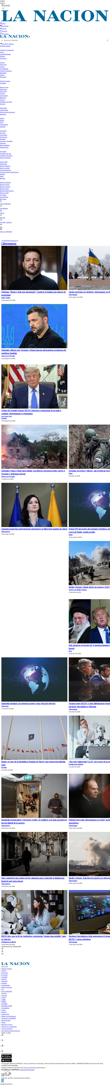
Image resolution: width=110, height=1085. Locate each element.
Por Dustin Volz (6, 416)
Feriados (3, 139)
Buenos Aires (4, 87)
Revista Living (4, 189)
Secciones (5, 26)
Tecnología (3, 135)
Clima (2, 52)
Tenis (1, 123)
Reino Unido (5, 298)
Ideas (2, 176)
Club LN (4, 31)
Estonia (4, 767)
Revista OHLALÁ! (5, 183)
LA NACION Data (5, 54)
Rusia (71, 473)
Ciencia (2, 100)
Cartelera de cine (5, 154)
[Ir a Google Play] (6, 1057)
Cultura (2, 94)
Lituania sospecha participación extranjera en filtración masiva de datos (34, 529)
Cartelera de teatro (6, 156)
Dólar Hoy (3, 65)
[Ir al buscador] (3, 8)
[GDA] (6, 1076)
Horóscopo (3, 137)
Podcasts (3, 143)
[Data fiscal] (2, 1082)
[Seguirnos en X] (2, 1041)
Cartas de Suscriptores (7, 112)
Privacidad (31, 1070)
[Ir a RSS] (2, 1051)
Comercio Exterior (6, 71)
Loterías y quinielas (6, 141)
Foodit (4, 29)
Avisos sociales (5, 168)
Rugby (2, 120)
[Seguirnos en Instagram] (2, 1046)
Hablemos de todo (6, 102)
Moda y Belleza (5, 145)
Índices (2, 75)
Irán (70, 651)
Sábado (2, 174)
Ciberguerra (13, 241)
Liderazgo (5, 706)
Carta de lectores (5, 170)
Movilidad (3, 73)
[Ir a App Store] (6, 1061)
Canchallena (4, 125)
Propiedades (4, 69)
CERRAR (2, 1)
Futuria (2, 63)
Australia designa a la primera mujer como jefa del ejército (28, 704)
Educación (3, 91)
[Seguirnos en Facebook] (2, 1035)
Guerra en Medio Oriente (78, 590)
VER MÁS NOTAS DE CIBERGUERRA (11, 946)
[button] (55, 134)
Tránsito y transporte (7, 50)
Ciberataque (73, 295)
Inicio (4, 23)
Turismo (2, 133)
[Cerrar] (29, 37)
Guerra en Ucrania (8, 356)
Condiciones (24, 1070)
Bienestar (3, 98)
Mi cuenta (5, 34)
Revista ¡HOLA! (4, 185)
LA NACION (5, 241)
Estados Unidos (5, 81)
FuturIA (4, 418)
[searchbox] (54, 40)
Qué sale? (3, 151)
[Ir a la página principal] (55, 21)
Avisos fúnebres (5, 166)
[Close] (2, 949)
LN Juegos (3, 131)
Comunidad (4, 96)
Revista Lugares (5, 187)
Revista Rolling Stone (7, 191)
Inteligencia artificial (76, 764)
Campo (2, 67)
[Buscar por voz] (107, 40)
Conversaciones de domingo (9, 172)
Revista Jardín (4, 193)
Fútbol (2, 118)
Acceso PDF (3, 162)
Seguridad (3, 89)
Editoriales (3, 108)
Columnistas (4, 110)
